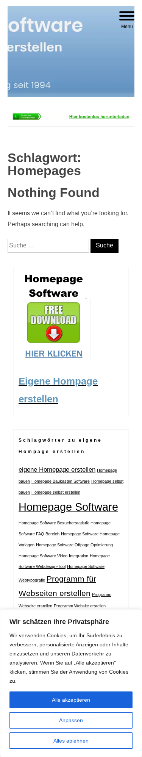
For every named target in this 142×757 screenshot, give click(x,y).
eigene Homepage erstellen (57, 469)
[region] (71, 683)
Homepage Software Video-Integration (53, 556)
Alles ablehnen (71, 741)
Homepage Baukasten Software (60, 481)
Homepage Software (68, 506)
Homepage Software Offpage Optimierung (74, 545)
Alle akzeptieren (71, 700)
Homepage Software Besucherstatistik (54, 523)
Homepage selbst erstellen (55, 492)
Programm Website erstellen (80, 606)
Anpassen (71, 720)
